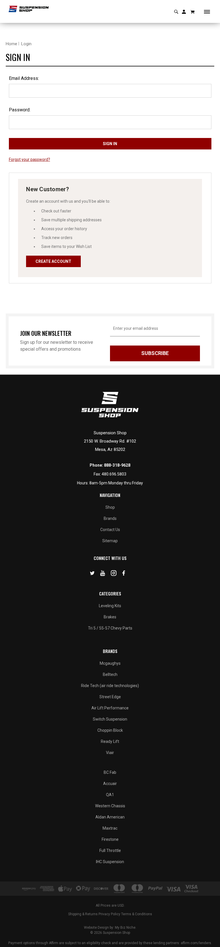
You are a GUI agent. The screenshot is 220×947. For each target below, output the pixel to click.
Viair (110, 752)
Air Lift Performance (110, 708)
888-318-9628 (117, 465)
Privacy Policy (109, 914)
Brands (110, 518)
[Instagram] (114, 574)
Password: (19, 110)
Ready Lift (110, 741)
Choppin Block (110, 730)
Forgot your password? (29, 159)
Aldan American (110, 817)
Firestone (110, 839)
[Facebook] (123, 574)
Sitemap (110, 540)
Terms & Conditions (136, 914)
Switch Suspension (110, 719)
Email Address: (24, 78)
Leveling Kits (110, 605)
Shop (110, 507)
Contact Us (110, 529)
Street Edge (110, 697)
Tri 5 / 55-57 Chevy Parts (110, 628)
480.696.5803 (114, 474)
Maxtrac (110, 828)
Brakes (110, 617)
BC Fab (110, 772)
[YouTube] (102, 574)
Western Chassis (110, 806)
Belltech (110, 674)
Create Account (53, 261)
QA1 (110, 794)
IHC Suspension (110, 861)
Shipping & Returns (83, 914)
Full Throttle (110, 850)
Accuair (110, 783)
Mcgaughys (110, 663)
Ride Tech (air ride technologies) (110, 685)
